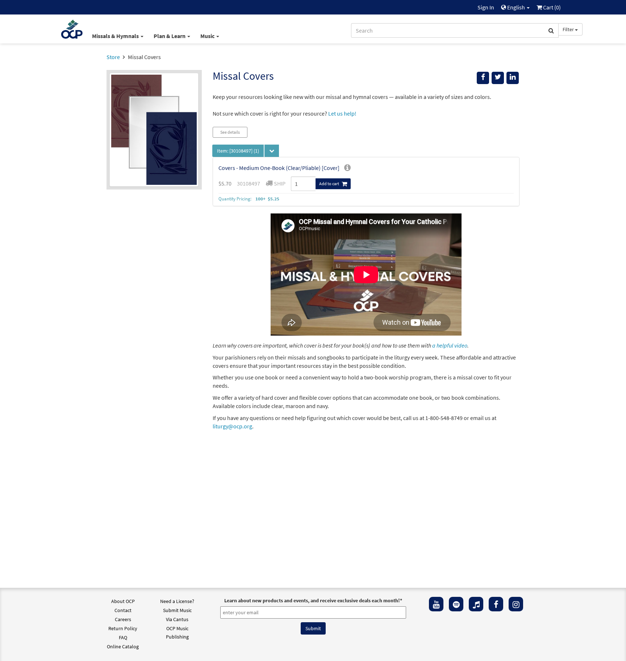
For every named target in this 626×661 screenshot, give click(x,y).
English (516, 7)
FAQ (123, 637)
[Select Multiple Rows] (271, 151)
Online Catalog (123, 646)
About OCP (123, 601)
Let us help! (342, 113)
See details (230, 132)
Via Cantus (177, 619)
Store (113, 57)
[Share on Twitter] (498, 78)
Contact (123, 610)
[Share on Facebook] (483, 78)
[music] (476, 604)
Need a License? (177, 601)
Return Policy (122, 628)
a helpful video (449, 345)
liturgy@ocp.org (232, 426)
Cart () (551, 7)
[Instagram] (516, 604)
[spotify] (456, 604)
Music (208, 36)
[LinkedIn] (512, 78)
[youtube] (436, 604)
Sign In (485, 7)
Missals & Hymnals (116, 36)
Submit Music (177, 610)
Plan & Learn (170, 36)
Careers (123, 619)
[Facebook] (496, 604)
